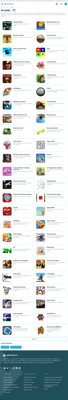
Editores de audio (51, 0)
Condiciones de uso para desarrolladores (51, 385)
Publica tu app (28, 380)
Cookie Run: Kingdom (59, 0)
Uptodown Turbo (30, 387)
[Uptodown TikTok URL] (8, 368)
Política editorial (8, 382)
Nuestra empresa (8, 380)
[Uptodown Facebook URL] (20, 368)
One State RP (5, 0)
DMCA (46, 389)
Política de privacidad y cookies (52, 380)
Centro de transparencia (10, 385)
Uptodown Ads (28, 385)
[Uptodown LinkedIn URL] (17, 368)
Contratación (7, 392)
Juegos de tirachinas (16, 347)
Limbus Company (11, 0)
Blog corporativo (8, 389)
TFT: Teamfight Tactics (43, 0)
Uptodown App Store (30, 377)
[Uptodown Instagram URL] (14, 368)
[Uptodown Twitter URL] (11, 368)
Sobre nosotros (8, 377)
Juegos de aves (5, 347)
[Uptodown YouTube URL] (5, 368)
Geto (65, 0)
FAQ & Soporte (28, 389)
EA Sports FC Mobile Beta (33, 0)
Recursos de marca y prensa (11, 387)
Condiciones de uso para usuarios (53, 377)
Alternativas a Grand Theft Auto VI (22, 0)
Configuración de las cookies (52, 382)
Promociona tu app (29, 382)
